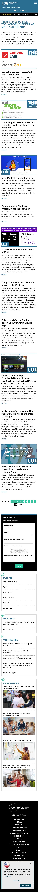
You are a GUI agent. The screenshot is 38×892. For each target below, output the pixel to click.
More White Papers (9, 673)
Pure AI (19, 847)
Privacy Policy (18, 546)
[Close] (31, 863)
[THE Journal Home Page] (9, 3)
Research (34, 14)
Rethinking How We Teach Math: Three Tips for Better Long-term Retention (17, 125)
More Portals (7, 608)
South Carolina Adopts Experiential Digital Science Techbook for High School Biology (18, 378)
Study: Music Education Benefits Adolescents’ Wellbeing (17, 283)
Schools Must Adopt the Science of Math (17, 251)
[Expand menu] (35, 3)
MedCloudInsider (19, 842)
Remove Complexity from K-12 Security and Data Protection (17, 645)
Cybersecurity (7, 587)
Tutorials (17, 14)
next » (21, 505)
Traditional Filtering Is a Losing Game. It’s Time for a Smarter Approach (18, 623)
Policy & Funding (8, 597)
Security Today (19, 856)
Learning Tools (8, 592)
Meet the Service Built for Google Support (17, 658)
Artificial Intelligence (10, 582)
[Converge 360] (19, 807)
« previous (5, 501)
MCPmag (19, 839)
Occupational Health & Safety (19, 844)
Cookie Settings (17, 880)
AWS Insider (19, 825)
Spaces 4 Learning (19, 858)
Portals (8, 577)
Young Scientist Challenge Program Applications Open (15, 207)
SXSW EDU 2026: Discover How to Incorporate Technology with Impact (18, 687)
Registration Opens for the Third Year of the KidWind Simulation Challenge (17, 414)
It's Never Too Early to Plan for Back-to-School (18, 741)
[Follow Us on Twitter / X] (20, 10)
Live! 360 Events (19, 836)
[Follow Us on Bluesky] (15, 10)
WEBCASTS (9, 618)
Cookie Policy (8, 876)
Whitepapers (10, 639)
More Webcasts (8, 630)
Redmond (19, 850)
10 (16, 505)
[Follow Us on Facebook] (18, 10)
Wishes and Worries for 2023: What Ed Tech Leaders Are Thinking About (16, 469)
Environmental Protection (19, 833)
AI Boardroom (19, 819)
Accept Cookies (25, 885)
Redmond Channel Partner (19, 853)
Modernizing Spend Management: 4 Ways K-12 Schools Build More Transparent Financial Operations (18, 665)
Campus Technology (19, 830)
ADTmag (19, 822)
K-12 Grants (25, 14)
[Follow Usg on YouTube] (23, 10)
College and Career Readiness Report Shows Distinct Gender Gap (16, 322)
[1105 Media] (19, 815)
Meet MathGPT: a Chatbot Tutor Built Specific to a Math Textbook (18, 179)
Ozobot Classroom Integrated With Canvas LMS (16, 73)
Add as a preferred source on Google (11, 7)
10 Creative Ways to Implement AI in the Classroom (16, 652)
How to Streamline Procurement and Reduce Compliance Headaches (18, 714)
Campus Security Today (19, 828)
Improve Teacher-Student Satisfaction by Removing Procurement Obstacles (16, 767)
